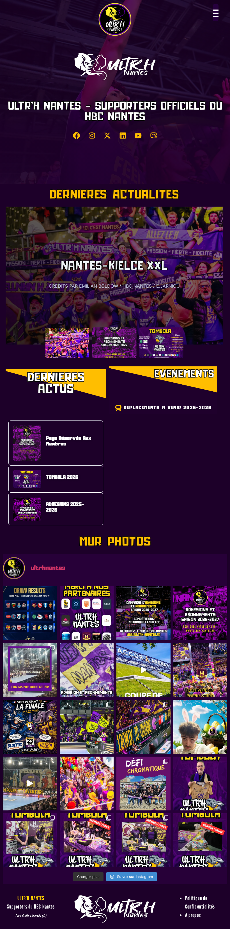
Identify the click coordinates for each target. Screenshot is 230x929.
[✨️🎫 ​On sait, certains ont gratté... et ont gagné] (87, 840)
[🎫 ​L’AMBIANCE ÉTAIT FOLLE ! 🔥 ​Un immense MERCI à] (200, 840)
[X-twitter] (107, 135)
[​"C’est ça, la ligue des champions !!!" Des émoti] (143, 727)
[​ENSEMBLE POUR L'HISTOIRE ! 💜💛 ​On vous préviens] (200, 670)
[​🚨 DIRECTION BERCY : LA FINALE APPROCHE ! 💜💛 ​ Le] (30, 727)
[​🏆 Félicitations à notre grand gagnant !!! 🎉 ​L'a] (200, 784)
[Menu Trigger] (216, 12)
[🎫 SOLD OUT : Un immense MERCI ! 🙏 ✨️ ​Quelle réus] (30, 840)
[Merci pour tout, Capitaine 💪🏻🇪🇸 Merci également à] (30, 670)
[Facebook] (77, 135)
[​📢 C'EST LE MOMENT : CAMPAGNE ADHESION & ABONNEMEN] (200, 613)
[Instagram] (92, 135)
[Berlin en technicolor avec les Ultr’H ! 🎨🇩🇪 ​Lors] (143, 784)
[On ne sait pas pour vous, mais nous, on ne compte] (87, 670)
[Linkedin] (123, 135)
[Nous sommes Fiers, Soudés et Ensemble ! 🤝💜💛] (143, 670)
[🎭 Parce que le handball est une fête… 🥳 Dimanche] (87, 784)
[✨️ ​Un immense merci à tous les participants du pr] (143, 840)
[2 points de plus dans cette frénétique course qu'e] (87, 727)
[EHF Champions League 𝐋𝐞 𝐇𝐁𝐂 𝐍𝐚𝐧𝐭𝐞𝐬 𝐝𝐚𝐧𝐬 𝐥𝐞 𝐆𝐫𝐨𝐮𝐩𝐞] (30, 613)
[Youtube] (138, 135)
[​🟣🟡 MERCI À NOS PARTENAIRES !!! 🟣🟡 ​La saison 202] (87, 613)
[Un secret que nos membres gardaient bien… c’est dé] (30, 784)
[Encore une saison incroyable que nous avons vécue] (143, 613)
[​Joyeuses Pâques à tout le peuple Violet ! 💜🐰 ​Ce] (200, 727)
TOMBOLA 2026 (114, 282)
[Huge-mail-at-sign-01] (154, 135)
